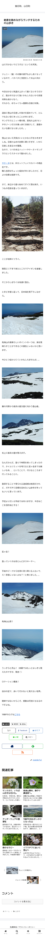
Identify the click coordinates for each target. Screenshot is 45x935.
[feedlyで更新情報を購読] (33, 746)
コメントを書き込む (22, 901)
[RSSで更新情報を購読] (22, 752)
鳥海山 (24, 724)
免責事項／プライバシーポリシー (22, 927)
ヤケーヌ (6, 163)
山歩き (7, 724)
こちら (17, 714)
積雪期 (16, 724)
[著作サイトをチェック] (12, 746)
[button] (29, 737)
